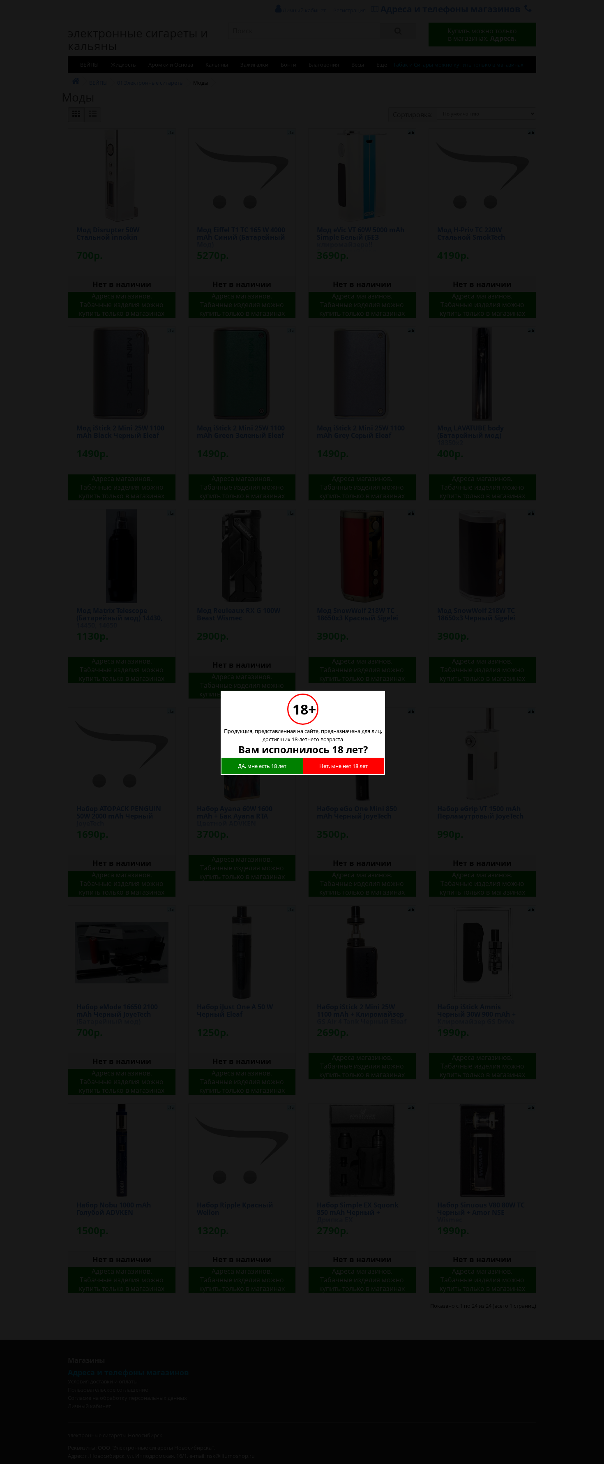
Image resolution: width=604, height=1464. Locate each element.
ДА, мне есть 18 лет (262, 766)
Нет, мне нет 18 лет (343, 766)
